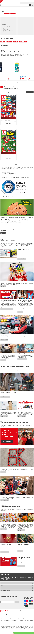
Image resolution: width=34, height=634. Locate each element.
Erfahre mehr (3, 472)
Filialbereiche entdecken (4, 500)
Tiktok (32, 604)
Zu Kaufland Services (4, 339)
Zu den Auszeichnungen (5, 551)
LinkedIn (25, 604)
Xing (30, 601)
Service (2, 585)
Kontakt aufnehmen (4, 416)
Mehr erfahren (3, 233)
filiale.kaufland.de (4, 583)
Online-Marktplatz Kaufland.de (6, 590)
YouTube (27, 601)
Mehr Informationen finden (22, 359)
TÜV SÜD (13, 177)
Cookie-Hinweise (31, 610)
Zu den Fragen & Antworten (5, 396)
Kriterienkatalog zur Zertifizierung (23, 177)
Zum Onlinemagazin (21, 530)
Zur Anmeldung (3, 286)
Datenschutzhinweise (26, 610)
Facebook (25, 601)
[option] (17, 71)
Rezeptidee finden (4, 529)
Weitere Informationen (21, 258)
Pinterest (27, 604)
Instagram (32, 601)
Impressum (21, 610)
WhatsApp (27, 606)
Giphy (25, 606)
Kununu (30, 604)
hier (12, 624)
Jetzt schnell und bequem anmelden (6, 309)
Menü (33, 1)
